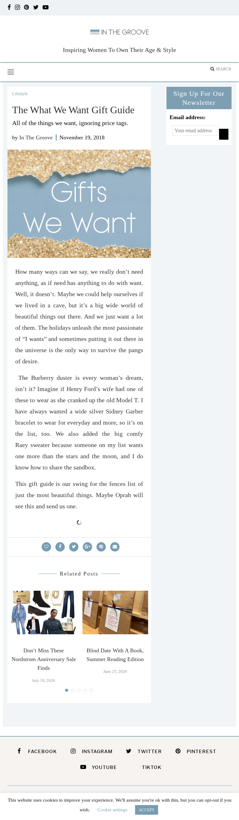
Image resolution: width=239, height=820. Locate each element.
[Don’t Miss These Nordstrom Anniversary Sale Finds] (43, 612)
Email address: (188, 117)
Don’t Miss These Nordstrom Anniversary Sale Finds (44, 659)
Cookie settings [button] (112, 809)
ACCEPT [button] (146, 810)
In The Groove (36, 137)
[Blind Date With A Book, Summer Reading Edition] (115, 612)
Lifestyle (20, 93)
